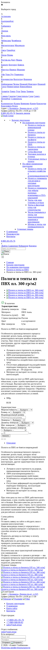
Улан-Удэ (9, 74)
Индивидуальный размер (12, 415)
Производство (12, 234)
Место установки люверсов (13, 428)
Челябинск (16, 40)
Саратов (12, 96)
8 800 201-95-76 (8, 113)
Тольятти (5, 91)
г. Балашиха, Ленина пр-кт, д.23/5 (23, 108)
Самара (4, 96)
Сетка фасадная (35, 152)
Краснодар (41, 103)
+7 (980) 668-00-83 (14, 622)
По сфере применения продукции (32, 165)
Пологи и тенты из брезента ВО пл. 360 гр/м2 (22, 589)
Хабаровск (6, 26)
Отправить (6, 643)
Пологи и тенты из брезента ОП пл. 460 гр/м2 (22, 584)
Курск (15, 106)
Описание (11, 443)
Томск (12, 91)
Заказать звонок (23, 113)
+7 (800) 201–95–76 (15, 620)
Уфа (3, 74)
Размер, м (5, 412)
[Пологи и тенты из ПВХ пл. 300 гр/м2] (24, 290)
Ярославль (6, 36)
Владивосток (7, 79)
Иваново (21, 69)
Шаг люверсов (7, 425)
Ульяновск (19, 74)
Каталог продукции (15, 265)
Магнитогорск (7, 45)
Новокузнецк (13, 86)
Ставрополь (16, 99)
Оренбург (11, 50)
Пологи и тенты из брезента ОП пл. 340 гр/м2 (22, 570)
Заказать (5, 436)
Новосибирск (26, 86)
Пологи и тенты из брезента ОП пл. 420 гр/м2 (22, 579)
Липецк (4, 31)
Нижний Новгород (28, 84)
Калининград (7, 103)
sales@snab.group (14, 625)
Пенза (4, 55)
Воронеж (28, 79)
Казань (17, 103)
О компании (12, 231)
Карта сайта (11, 608)
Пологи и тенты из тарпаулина (36, 148)
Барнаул (4, 65)
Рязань (19, 60)
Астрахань (6, 16)
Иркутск (5, 69)
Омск (3, 50)
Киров (33, 103)
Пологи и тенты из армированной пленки (36, 127)
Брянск (21, 65)
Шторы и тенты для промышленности (37, 225)
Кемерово (25, 103)
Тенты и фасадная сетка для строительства (36, 207)
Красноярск (6, 106)
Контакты (10, 236)
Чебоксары (6, 40)
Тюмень (30, 91)
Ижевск (12, 69)
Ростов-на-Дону (8, 60)
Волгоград (18, 79)
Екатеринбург (7, 21)
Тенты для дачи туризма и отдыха (36, 201)
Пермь (10, 55)
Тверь (23, 91)
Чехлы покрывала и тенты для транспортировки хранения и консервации (37, 217)
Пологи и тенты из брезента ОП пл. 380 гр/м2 (22, 575)
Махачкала (20, 45)
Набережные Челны (10, 84)
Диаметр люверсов (9, 422)
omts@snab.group (8, 632)
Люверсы (5, 420)
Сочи (30, 96)
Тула (18, 91)
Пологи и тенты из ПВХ (17, 270)
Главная (10, 262)
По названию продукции (33, 122)
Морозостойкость (9, 410)
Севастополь (22, 96)
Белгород (13, 65)
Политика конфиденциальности (15, 648)
